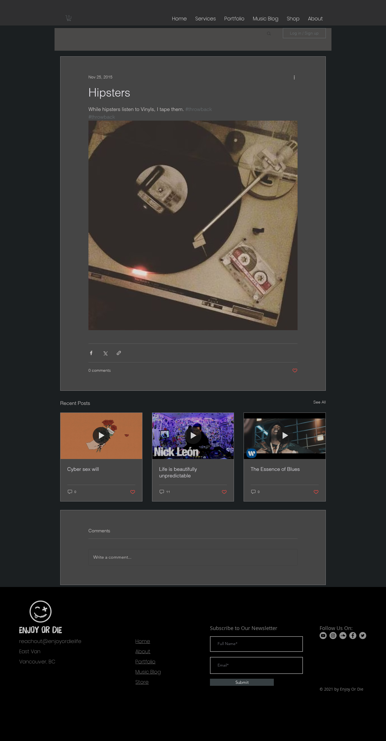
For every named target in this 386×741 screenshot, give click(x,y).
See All (319, 402)
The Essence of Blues (275, 469)
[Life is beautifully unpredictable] (193, 436)
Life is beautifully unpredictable (178, 472)
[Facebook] (352, 635)
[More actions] (294, 77)
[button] (69, 18)
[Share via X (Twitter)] (105, 353)
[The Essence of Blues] (285, 436)
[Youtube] (323, 635)
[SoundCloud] (342, 635)
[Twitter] (362, 635)
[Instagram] (333, 635)
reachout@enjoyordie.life (50, 641)
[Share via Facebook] (91, 353)
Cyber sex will (83, 469)
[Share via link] (119, 353)
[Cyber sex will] (101, 436)
